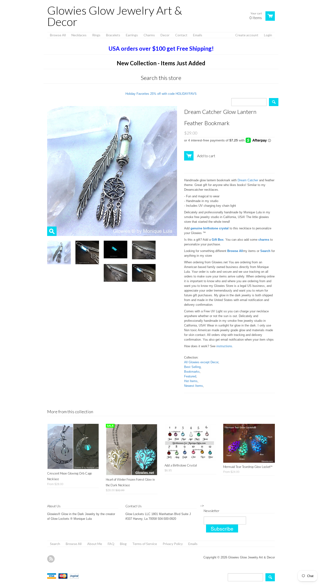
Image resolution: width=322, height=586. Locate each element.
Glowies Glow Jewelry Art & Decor (114, 16)
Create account (246, 35)
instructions (224, 346)
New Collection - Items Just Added (161, 63)
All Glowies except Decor (201, 362)
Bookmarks (192, 371)
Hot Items (191, 381)
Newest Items (193, 386)
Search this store (161, 77)
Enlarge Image (52, 231)
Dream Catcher (248, 180)
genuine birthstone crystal (209, 228)
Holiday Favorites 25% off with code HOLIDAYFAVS (161, 93)
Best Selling (192, 367)
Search (265, 251)
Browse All (235, 251)
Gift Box (217, 239)
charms (263, 239)
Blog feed (51, 559)
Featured (190, 376)
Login (268, 35)
